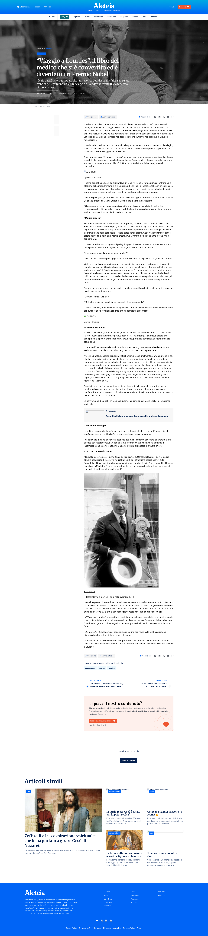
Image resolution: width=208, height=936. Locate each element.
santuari (49, 48)
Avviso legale (96, 928)
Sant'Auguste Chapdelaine (112, 11)
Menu (53, 17)
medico (112, 668)
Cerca (48, 7)
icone (152, 792)
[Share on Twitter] (164, 117)
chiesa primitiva (114, 792)
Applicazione (135, 899)
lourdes (102, 668)
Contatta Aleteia (129, 928)
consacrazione (114, 833)
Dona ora (182, 7)
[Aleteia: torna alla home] (104, 5)
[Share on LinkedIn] (159, 117)
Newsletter (135, 895)
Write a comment (128, 760)
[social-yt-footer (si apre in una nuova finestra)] (97, 920)
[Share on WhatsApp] (172, 117)
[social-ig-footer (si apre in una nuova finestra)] (111, 920)
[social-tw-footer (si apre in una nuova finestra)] (106, 920)
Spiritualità (111, 17)
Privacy (139, 928)
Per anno (161, 895)
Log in (136, 751)
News (87, 17)
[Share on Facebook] (155, 117)
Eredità (135, 17)
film (28, 792)
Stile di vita (98, 17)
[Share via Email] (168, 117)
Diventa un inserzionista (112, 928)
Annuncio (134, 902)
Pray (63, 17)
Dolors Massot (63, 93)
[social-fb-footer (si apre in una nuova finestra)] (102, 920)
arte (151, 833)
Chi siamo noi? (84, 928)
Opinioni (77, 17)
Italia (144, 17)
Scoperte (124, 17)
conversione (90, 668)
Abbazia (154, 17)
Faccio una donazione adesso (101, 721)
